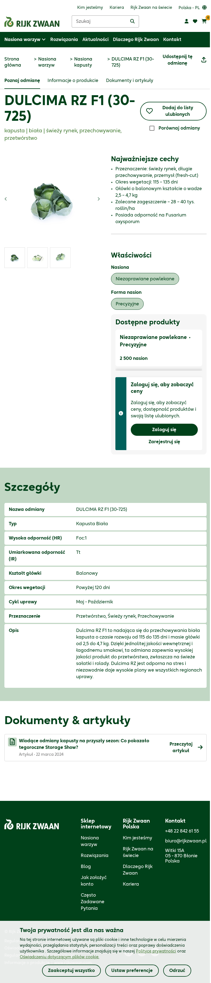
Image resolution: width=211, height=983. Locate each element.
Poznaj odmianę (22, 80)
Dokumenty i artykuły (129, 80)
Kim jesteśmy (137, 838)
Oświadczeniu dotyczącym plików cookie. (59, 957)
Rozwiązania (95, 855)
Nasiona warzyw (47, 62)
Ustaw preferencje (132, 970)
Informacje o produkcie (73, 80)
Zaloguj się (164, 430)
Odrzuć (177, 970)
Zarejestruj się (164, 442)
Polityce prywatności (156, 951)
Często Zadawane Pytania (92, 902)
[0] (204, 21)
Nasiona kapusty (83, 62)
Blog (86, 866)
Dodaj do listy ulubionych (177, 111)
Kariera (131, 884)
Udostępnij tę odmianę (178, 59)
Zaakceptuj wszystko (71, 970)
